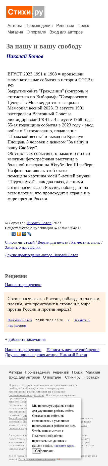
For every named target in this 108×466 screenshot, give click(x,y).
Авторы (15, 25)
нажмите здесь (64, 446)
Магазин (15, 32)
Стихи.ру (73, 377)
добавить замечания (27, 339)
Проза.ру (91, 377)
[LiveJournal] (29, 234)
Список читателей (20, 242)
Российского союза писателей (36, 459)
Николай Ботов (24, 56)
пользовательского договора (26, 395)
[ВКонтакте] (13, 234)
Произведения (39, 25)
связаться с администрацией (26, 428)
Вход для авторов (66, 32)
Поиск (83, 25)
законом (14, 401)
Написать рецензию (23, 284)
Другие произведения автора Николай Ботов (41, 255)
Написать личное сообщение (72, 349)
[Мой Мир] (24, 234)
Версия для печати (53, 242)
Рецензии (65, 25)
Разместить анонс (85, 242)
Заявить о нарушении (22, 247)
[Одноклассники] (19, 234)
